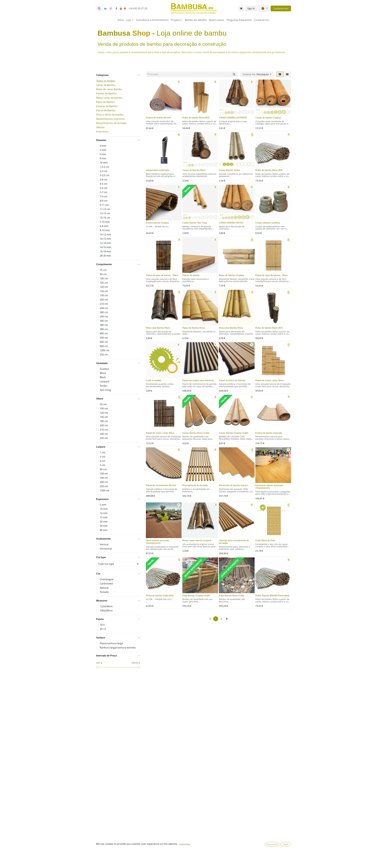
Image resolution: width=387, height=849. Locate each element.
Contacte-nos (280, 8)
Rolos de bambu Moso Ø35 (269, 170)
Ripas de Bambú (105, 102)
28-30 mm (105, 255)
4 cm (102, 461)
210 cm (104, 304)
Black (103, 377)
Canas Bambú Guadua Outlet (233, 433)
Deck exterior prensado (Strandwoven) (157, 541)
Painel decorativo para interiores (198, 380)
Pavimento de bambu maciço (233, 485)
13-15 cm (105, 213)
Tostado (104, 592)
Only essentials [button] (272, 844)
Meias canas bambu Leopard (196, 540)
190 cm (104, 295)
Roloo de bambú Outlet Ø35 (159, 595)
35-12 (103, 629)
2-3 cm (103, 171)
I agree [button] (286, 844)
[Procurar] (234, 74)
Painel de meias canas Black (160, 433)
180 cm (104, 421)
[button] (99, 8)
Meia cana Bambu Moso (231, 327)
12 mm (104, 513)
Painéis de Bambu (106, 93)
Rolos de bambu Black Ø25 (269, 327)
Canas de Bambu (105, 85)
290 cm (104, 316)
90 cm (103, 274)
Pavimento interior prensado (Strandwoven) (269, 486)
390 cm (104, 329)
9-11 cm (104, 205)
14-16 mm (105, 247)
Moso (103, 373)
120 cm (104, 287)
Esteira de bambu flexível (158, 117)
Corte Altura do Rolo (265, 540)
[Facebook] (116, 8)
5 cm (102, 465)
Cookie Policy (184, 844)
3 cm (102, 456)
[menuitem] (121, 20)
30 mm (104, 525)
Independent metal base (157, 170)
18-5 (102, 624)
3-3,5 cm (104, 175)
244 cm (104, 308)
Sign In (251, 8)
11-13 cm (105, 209)
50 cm (103, 404)
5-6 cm (103, 188)
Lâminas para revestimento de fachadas (234, 541)
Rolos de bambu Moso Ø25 (196, 117)
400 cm (104, 333)
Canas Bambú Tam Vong (194, 222)
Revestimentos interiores (110, 119)
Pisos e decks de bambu (110, 114)
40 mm (104, 530)
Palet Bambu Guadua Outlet (196, 595)
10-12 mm (105, 234)
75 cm (103, 270)
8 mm (103, 158)
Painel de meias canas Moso (269, 380)
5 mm (103, 150)
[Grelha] (280, 74)
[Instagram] (110, 8)
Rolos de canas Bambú (109, 89)
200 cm (104, 299)
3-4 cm (103, 179)
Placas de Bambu (106, 110)
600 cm (104, 342)
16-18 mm (105, 251)
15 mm (104, 517)
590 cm (104, 337)
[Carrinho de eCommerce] (241, 8)
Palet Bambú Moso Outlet (231, 595)
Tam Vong (105, 390)
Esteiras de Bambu (106, 106)
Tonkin (103, 385)
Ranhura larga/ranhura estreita (118, 647)
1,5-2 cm (104, 167)
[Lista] (287, 74)
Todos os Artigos (105, 80)
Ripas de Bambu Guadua (231, 275)
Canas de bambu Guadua (268, 117)
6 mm (103, 154)
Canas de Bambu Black (194, 170)
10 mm (104, 162)
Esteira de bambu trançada (268, 433)
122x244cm (106, 606)
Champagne (107, 579)
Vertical (104, 544)
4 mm (103, 145)
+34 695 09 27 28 (138, 8)
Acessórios (102, 131)
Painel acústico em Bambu (232, 380)
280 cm (104, 312)
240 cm (104, 434)
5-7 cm (103, 192)
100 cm (104, 278)
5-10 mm (105, 222)
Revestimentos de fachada (111, 123)
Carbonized (106, 583)
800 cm (104, 346)
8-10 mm (105, 230)
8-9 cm (103, 200)
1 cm (102, 452)
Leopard (104, 381)
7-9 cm (103, 196)
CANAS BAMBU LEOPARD (233, 117)
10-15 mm (105, 238)
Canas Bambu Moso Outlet (195, 433)
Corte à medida (153, 380)
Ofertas (100, 127)
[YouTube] (121, 8)
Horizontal (106, 548)
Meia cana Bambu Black (158, 327)
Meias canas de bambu (109, 97)
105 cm (104, 282)
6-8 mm (104, 226)
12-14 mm (105, 243)
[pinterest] (125, 8)
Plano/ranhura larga (111, 643)
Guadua (104, 368)
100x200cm (106, 610)
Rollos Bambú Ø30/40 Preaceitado (272, 595)
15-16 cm (105, 217)
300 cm (104, 320)
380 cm (104, 325)
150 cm (104, 291)
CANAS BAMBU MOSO (231, 222)
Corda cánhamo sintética (267, 222)
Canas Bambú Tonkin (229, 170)
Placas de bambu (191, 275)
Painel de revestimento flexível (161, 485)
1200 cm (104, 350)
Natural (104, 587)
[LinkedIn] (105, 8)
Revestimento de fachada (195, 485)
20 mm (104, 521)
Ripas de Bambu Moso (193, 327)
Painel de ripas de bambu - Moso (271, 275)
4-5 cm (103, 183)
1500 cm (104, 490)
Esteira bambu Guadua (157, 222)
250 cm (104, 354)
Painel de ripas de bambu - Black (162, 275)
